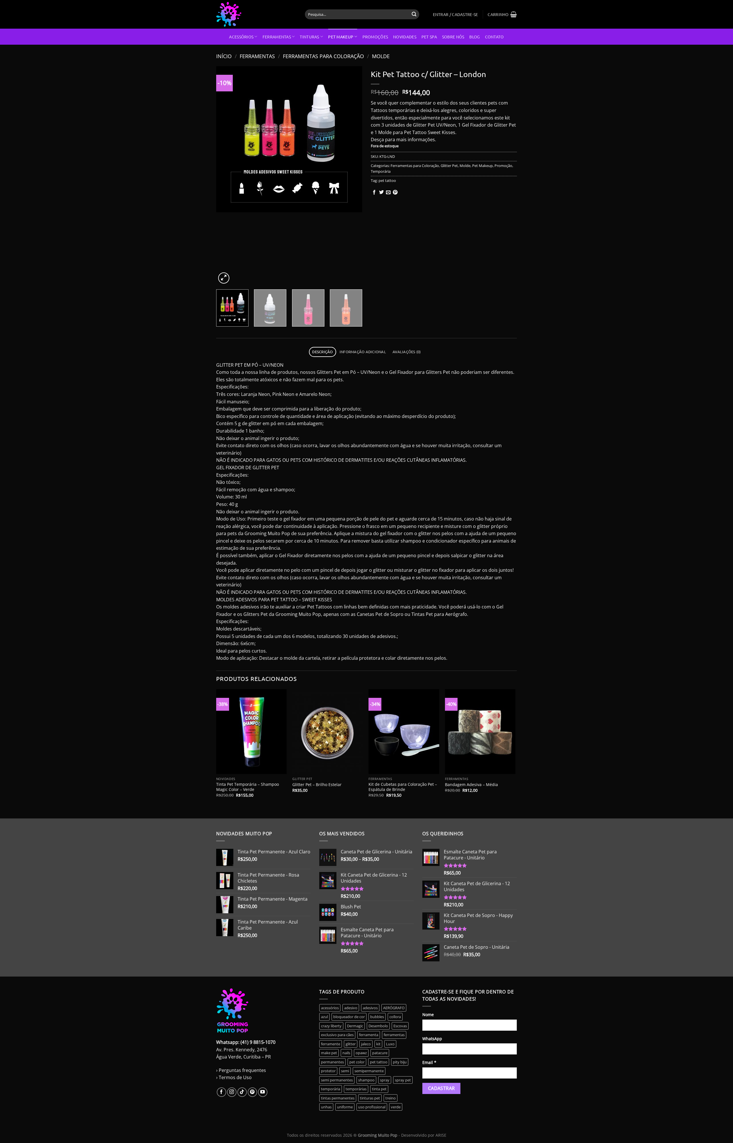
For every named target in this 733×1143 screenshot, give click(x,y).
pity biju (400, 1062)
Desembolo (378, 1025)
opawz (361, 1052)
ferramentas (394, 1034)
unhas (326, 1106)
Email (429, 1062)
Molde (381, 56)
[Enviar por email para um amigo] (388, 192)
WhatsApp (432, 1038)
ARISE (441, 1135)
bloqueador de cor (349, 1016)
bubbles (377, 1016)
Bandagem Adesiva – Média (471, 784)
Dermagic (355, 1025)
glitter (351, 1043)
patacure (379, 1052)
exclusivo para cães (337, 1034)
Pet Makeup (340, 36)
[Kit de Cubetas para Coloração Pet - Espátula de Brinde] (404, 731)
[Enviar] (414, 14)
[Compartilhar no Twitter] (381, 192)
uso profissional (371, 1106)
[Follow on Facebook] (221, 1092)
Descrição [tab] (322, 351)
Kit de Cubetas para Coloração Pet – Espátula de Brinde (403, 787)
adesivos (370, 1007)
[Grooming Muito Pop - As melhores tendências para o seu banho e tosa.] (256, 14)
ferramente (330, 1043)
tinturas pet (370, 1098)
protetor (328, 1070)
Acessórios (241, 36)
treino (390, 1098)
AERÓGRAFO (394, 1007)
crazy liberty (331, 1025)
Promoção (503, 165)
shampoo (366, 1080)
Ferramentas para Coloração (323, 56)
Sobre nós (453, 36)
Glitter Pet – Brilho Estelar (317, 784)
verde (396, 1106)
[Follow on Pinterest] (252, 1092)
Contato (494, 36)
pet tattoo (387, 180)
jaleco (366, 1043)
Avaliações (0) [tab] (407, 351)
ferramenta (368, 1034)
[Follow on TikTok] (242, 1092)
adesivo (350, 1007)
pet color (356, 1062)
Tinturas (309, 36)
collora (395, 1016)
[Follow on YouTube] (262, 1092)
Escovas (400, 1025)
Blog (474, 36)
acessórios (330, 1007)
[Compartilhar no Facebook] (374, 192)
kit (378, 1043)
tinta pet (379, 1088)
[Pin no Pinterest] (395, 192)
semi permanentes (337, 1080)
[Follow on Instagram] (232, 1092)
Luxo (390, 1043)
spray (384, 1080)
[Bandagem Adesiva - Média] (480, 731)
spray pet (403, 1080)
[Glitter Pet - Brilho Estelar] (327, 731)
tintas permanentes (337, 1098)
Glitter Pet (449, 165)
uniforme (345, 1106)
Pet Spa (429, 36)
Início (224, 56)
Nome (428, 1014)
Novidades (404, 36)
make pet (329, 1052)
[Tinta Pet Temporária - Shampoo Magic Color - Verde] (251, 731)
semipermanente (369, 1070)
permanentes (332, 1062)
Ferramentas (277, 36)
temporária (330, 1088)
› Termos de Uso (234, 1077)
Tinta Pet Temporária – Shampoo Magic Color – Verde (247, 787)
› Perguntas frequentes (241, 1070)
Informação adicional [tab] (363, 351)
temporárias (356, 1088)
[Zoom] (223, 278)
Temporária (381, 171)
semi (345, 1070)
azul (324, 1016)
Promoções (375, 36)
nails (346, 1052)
